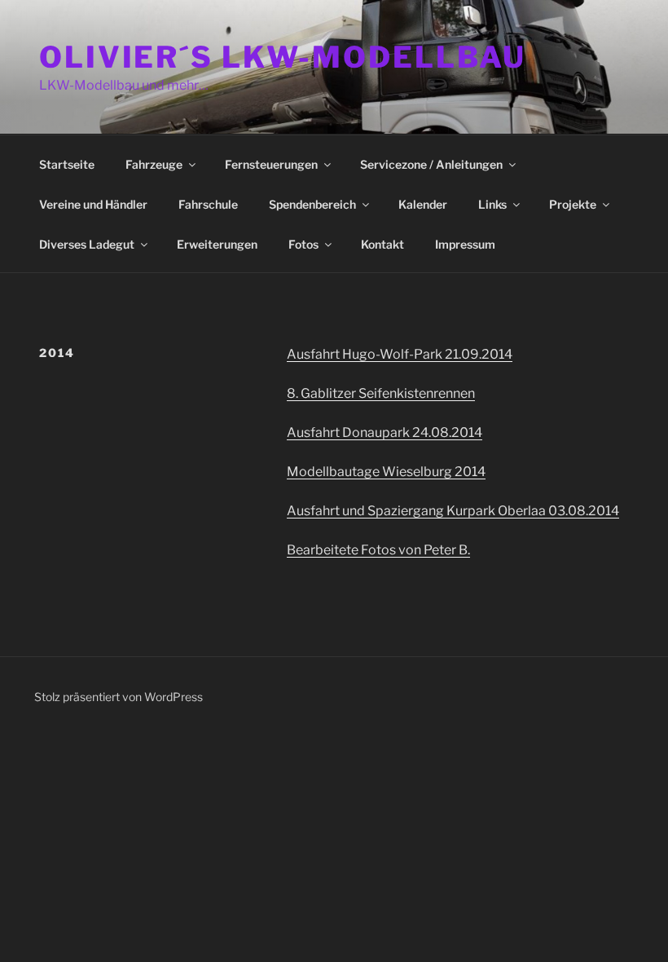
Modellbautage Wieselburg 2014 (386, 471)
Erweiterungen (217, 244)
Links (492, 204)
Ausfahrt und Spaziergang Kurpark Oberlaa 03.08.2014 (453, 511)
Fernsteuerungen (271, 164)
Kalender (422, 204)
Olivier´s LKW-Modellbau (282, 57)
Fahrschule (208, 204)
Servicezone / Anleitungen (431, 164)
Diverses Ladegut (86, 244)
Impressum (465, 244)
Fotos (303, 244)
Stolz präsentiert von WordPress (118, 697)
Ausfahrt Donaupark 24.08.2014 (384, 432)
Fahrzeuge (153, 164)
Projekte (572, 204)
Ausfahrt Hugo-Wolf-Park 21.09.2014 (399, 354)
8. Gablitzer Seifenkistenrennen (381, 393)
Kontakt (382, 244)
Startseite (66, 164)
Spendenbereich (312, 204)
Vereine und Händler (93, 204)
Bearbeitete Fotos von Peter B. (378, 550)
